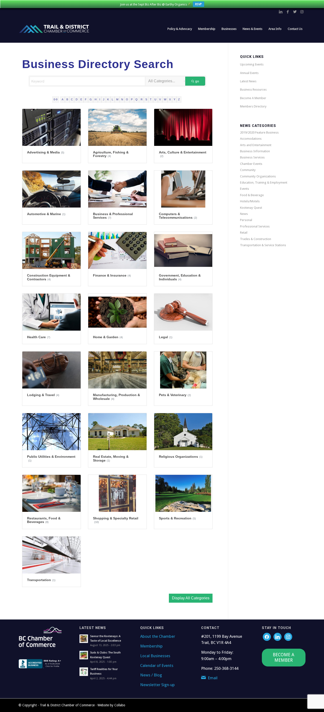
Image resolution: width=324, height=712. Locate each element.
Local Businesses (155, 655)
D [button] (77, 99)
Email (213, 677)
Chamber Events (251, 164)
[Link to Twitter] (294, 11)
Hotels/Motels (250, 201)
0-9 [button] (55, 99)
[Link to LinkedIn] (280, 11)
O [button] (127, 99)
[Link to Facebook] (287, 11)
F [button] (86, 99)
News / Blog (151, 675)
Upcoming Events (252, 64)
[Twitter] (277, 636)
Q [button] (136, 99)
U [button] (155, 99)
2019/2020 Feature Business (259, 132)
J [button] (103, 99)
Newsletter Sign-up (157, 684)
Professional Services (255, 226)
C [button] (72, 99)
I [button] (99, 99)
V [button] (160, 99)
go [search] (197, 81)
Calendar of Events (156, 665)
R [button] (142, 99)
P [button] (132, 99)
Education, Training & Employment (263, 182)
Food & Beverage (252, 195)
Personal (246, 220)
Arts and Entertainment (255, 145)
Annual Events (249, 73)
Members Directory (253, 106)
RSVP (198, 4)
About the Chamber (157, 636)
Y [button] (174, 99)
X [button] (170, 99)
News (244, 214)
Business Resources (253, 89)
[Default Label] (288, 636)
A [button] (62, 99)
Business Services (252, 157)
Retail (243, 232)
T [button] (151, 99)
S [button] (146, 99)
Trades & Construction (255, 239)
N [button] (122, 99)
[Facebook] (267, 636)
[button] (191, 598)
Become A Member (253, 98)
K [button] (108, 99)
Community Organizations (258, 176)
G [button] (91, 99)
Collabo (119, 705)
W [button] (165, 99)
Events (244, 188)
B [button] (67, 99)
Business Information (255, 151)
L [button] (112, 99)
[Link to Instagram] (301, 11)
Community (248, 170)
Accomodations (251, 138)
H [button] (96, 99)
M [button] (117, 99)
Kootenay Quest (251, 207)
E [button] (81, 99)
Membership (151, 646)
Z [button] (179, 99)
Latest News (248, 81)
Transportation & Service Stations (263, 245)
